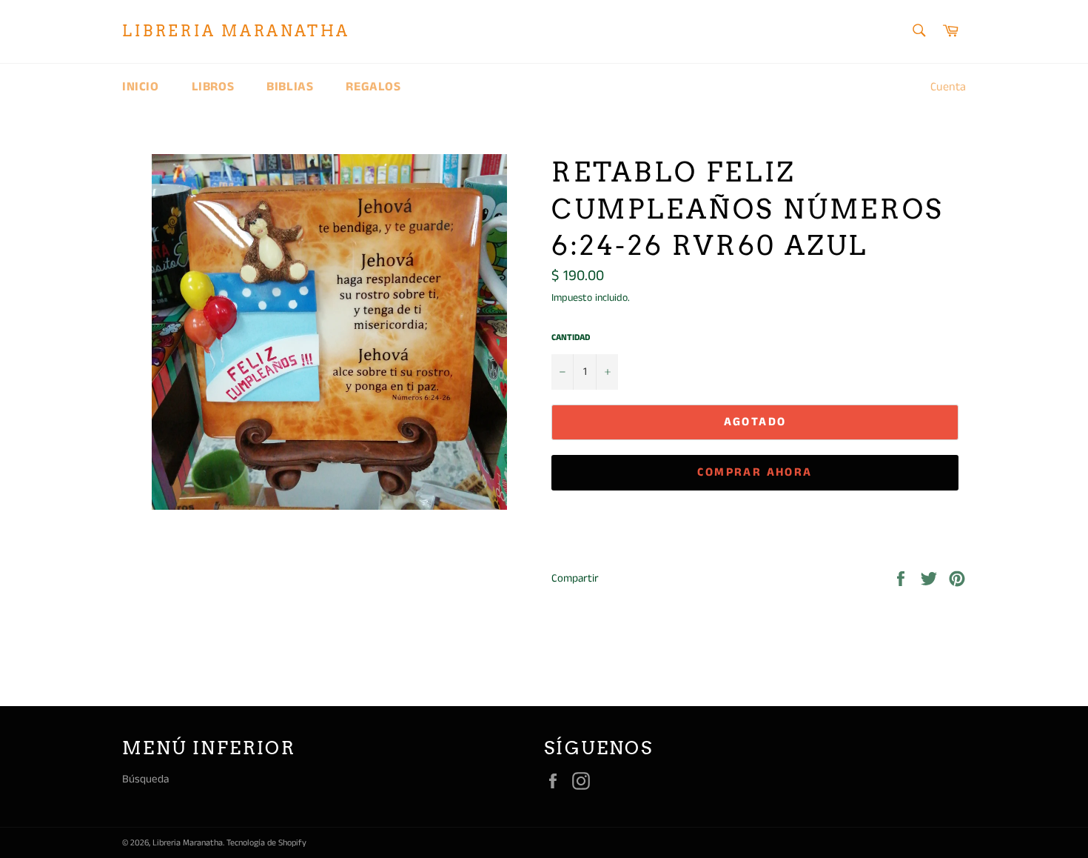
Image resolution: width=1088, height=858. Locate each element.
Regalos (373, 87)
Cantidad (570, 338)
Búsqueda (145, 779)
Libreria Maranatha (236, 31)
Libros (213, 87)
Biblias (289, 87)
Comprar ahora (754, 472)
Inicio (140, 87)
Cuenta (948, 87)
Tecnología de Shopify (266, 843)
